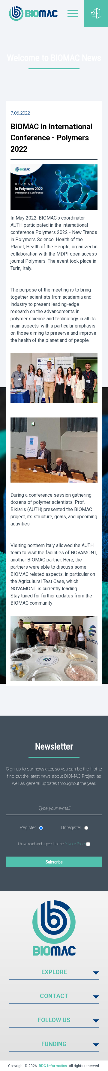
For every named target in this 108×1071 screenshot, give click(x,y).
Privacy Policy (75, 844)
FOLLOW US (54, 1020)
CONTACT (54, 996)
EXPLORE (54, 972)
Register (28, 827)
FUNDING (54, 1044)
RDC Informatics (53, 1066)
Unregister (71, 827)
